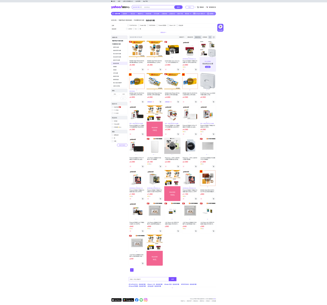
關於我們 (189, 301)
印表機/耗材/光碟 (116, 44)
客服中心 (183, 301)
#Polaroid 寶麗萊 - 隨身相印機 (137, 286)
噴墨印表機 (116, 47)
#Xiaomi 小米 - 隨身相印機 (154, 284)
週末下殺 (180, 14)
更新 (214, 299)
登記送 (133, 14)
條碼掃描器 (116, 79)
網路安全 (202, 301)
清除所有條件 (122, 145)
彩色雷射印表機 (117, 57)
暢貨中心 (140, 14)
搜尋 (172, 279)
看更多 (187, 14)
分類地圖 (214, 301)
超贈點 (211, 14)
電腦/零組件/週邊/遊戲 (117, 40)
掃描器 (114, 70)
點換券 (125, 14)
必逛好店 (172, 14)
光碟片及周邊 (116, 86)
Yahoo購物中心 (120, 7)
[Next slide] (144, 49)
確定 (123, 98)
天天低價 (156, 14)
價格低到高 (190, 37)
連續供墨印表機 (117, 50)
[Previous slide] (130, 49)
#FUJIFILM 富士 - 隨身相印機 (137, 284)
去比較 (208, 67)
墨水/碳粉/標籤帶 (117, 82)
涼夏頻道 (164, 14)
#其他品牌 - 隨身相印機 (154, 286)
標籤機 (114, 66)
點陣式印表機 (116, 60)
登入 (189, 7)
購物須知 (195, 301)
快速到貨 (148, 14)
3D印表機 (115, 73)
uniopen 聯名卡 (200, 14)
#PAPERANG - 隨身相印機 (188, 284)
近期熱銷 (205, 37)
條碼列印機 (116, 76)
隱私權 (208, 301)
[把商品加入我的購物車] (142, 69)
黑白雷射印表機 (117, 53)
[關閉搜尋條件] (141, 7)
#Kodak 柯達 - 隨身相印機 (171, 284)
